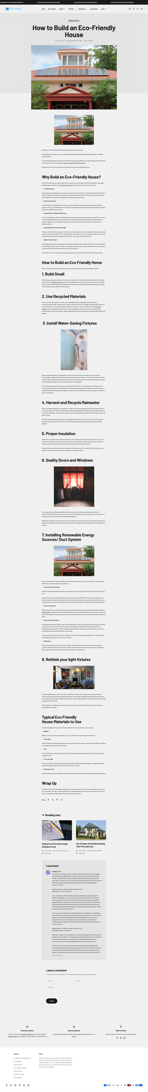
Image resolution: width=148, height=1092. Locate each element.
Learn (103, 9)
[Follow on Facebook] (6, 1085)
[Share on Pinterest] (57, 799)
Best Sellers (52, 9)
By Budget (82, 9)
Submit (52, 1001)
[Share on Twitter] (52, 799)
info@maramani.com (27, 1034)
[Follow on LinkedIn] (24, 1085)
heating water (46, 612)
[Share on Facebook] (48, 799)
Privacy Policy (77, 974)
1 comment (90, 40)
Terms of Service (88, 974)
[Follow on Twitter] (11, 1085)
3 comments (81, 853)
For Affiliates (17, 1061)
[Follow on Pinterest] (20, 1085)
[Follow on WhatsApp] (28, 1085)
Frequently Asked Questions (22, 1058)
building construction (66, 185)
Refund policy (18, 1077)
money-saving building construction (74, 163)
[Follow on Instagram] (15, 1085)
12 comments (47, 853)
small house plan (57, 282)
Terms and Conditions (20, 1068)
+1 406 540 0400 (12, 1036)
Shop (43, 9)
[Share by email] (61, 799)
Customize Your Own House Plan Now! (11, 2)
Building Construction (74, 20)
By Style (71, 9)
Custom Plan (94, 9)
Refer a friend (18, 1064)
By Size (61, 9)
